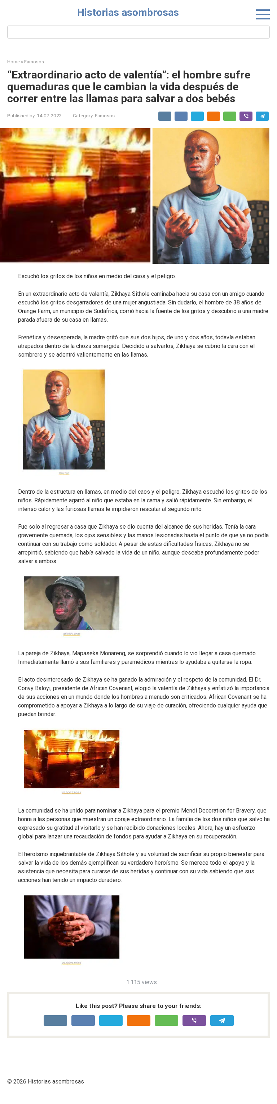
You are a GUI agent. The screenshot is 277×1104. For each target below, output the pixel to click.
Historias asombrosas (128, 12)
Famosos (105, 115)
